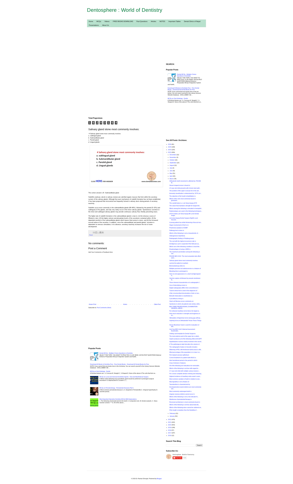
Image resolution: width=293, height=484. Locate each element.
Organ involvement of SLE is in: (179, 225)
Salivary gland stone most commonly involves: (183, 260)
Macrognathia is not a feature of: (179, 382)
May (171, 173)
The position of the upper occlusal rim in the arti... (184, 191)
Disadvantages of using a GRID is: (180, 249)
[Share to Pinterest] (103, 232)
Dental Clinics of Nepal (192, 21)
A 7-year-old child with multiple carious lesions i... (184, 371)
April (171, 176)
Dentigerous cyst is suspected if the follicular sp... (184, 244)
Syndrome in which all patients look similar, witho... (185, 304)
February (173, 413)
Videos (106, 21)
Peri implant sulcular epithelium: (179, 355)
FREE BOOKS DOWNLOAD (123, 21)
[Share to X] (98, 232)
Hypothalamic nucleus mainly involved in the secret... (185, 341)
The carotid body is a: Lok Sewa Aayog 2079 (183, 203)
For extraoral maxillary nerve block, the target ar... (184, 311)
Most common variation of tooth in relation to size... (185, 379)
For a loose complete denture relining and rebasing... (185, 373)
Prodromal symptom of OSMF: (178, 228)
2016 (170, 435)
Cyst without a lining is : (176, 298)
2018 (170, 430)
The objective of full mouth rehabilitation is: (182, 196)
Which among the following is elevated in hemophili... (185, 208)
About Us (105, 25)
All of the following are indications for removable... (184, 365)
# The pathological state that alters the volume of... (184, 344)
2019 (170, 427)
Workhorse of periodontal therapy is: (180, 399)
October (172, 160)
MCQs (98, 21)
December (173, 155)
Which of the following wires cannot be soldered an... (185, 407)
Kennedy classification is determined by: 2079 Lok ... (185, 193)
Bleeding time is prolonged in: (178, 271)
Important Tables (174, 21)
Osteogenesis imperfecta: (177, 236)
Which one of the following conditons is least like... (184, 246)
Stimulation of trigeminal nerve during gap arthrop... (185, 318)
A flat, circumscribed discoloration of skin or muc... (184, 293)
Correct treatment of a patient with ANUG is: (182, 357)
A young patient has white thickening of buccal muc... (185, 222)
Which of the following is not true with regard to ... (184, 368)
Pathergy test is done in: (176, 230)
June (171, 171)
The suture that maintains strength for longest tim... (185, 206)
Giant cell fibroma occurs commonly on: (181, 301)
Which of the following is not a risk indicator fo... (184, 397)
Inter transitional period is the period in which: (183, 360)
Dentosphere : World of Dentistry (124, 10)
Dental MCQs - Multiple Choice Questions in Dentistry (116, 353)
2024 (170, 150)
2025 (170, 147)
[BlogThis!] (96, 232)
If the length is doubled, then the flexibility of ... (183, 410)
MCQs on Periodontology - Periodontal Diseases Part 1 (116, 388)
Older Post (157, 304)
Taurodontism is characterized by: (179, 384)
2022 (170, 419)
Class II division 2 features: (177, 363)
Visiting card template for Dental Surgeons (182, 333)
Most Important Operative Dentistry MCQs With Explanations (118, 399)
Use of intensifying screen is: (178, 285)
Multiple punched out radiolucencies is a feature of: (185, 268)
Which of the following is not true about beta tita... (184, 405)
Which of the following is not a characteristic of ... (184, 233)
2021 (170, 422)
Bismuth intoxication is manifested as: (181, 296)
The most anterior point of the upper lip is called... (184, 336)
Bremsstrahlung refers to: (177, 266)
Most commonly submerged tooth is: (180, 391)
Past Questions (141, 21)
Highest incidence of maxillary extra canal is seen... (185, 376)
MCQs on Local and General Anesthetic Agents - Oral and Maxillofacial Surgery (123, 377)
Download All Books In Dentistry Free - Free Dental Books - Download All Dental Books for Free (119, 364)
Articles (153, 21)
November (173, 157)
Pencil (91, 235)
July (171, 168)
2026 (170, 144)
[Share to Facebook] (100, 232)
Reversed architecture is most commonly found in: (184, 402)
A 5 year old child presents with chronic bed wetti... (185, 188)
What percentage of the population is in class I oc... (185, 352)
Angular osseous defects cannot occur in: (182, 394)
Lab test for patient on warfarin (178, 263)
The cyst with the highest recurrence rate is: (182, 241)
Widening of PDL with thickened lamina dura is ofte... (185, 349)
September (173, 163)
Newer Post (92, 304)
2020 (170, 425)
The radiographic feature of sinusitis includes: (183, 347)
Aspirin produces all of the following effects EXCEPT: (185, 339)
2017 (170, 433)
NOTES (162, 21)
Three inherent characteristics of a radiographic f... (184, 282)
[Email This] (94, 232)
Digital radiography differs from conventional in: (184, 288)
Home (91, 21)
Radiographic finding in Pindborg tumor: (181, 238)
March (172, 179)
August (172, 165)
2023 (170, 152)
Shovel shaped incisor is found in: (179, 185)
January (172, 416)
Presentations (94, 25)
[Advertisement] (124, 51)
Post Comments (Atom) (104, 307)
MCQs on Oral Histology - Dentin (100, 371)
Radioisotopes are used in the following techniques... (185, 211)
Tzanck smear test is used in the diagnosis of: (183, 290)
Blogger (159, 478)
